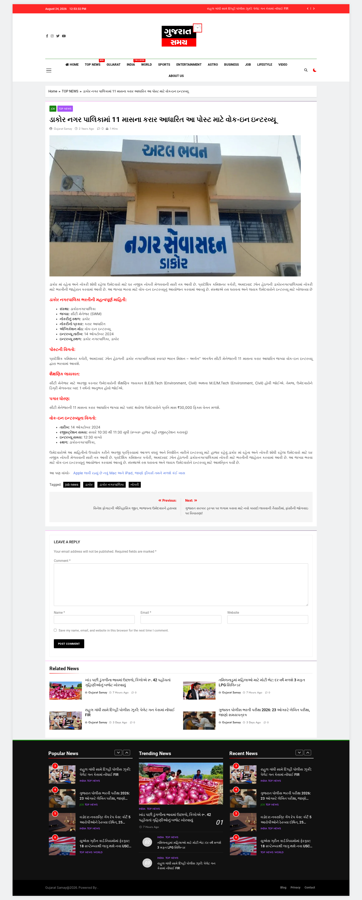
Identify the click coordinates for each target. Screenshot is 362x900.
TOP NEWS (94, 62)
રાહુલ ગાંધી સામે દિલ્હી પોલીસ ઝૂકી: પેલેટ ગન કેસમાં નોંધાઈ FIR (247, 8)
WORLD (146, 64)
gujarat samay (63, 129)
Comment (62, 561)
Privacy (295, 887)
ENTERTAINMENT (189, 64)
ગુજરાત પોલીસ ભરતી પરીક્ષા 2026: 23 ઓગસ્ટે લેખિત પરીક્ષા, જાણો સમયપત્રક (105, 798)
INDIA (132, 62)
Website (233, 613)
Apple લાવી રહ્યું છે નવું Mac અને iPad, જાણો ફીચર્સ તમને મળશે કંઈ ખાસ (129, 473)
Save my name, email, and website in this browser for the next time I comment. (114, 630)
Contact (310, 887)
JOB (248, 64)
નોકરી (135, 485)
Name (59, 613)
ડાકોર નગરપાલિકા (111, 485)
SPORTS (164, 64)
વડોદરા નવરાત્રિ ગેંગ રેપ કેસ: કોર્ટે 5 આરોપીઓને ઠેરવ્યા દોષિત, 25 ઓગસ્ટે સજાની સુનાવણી (105, 822)
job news (71, 485)
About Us (176, 76)
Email (146, 613)
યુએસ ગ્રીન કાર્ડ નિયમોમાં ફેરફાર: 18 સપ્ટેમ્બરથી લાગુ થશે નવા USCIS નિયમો (106, 846)
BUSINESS (231, 64)
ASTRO (213, 64)
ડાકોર (89, 485)
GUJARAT (113, 64)
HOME (74, 64)
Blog (283, 887)
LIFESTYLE (264, 64)
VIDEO (282, 64)
